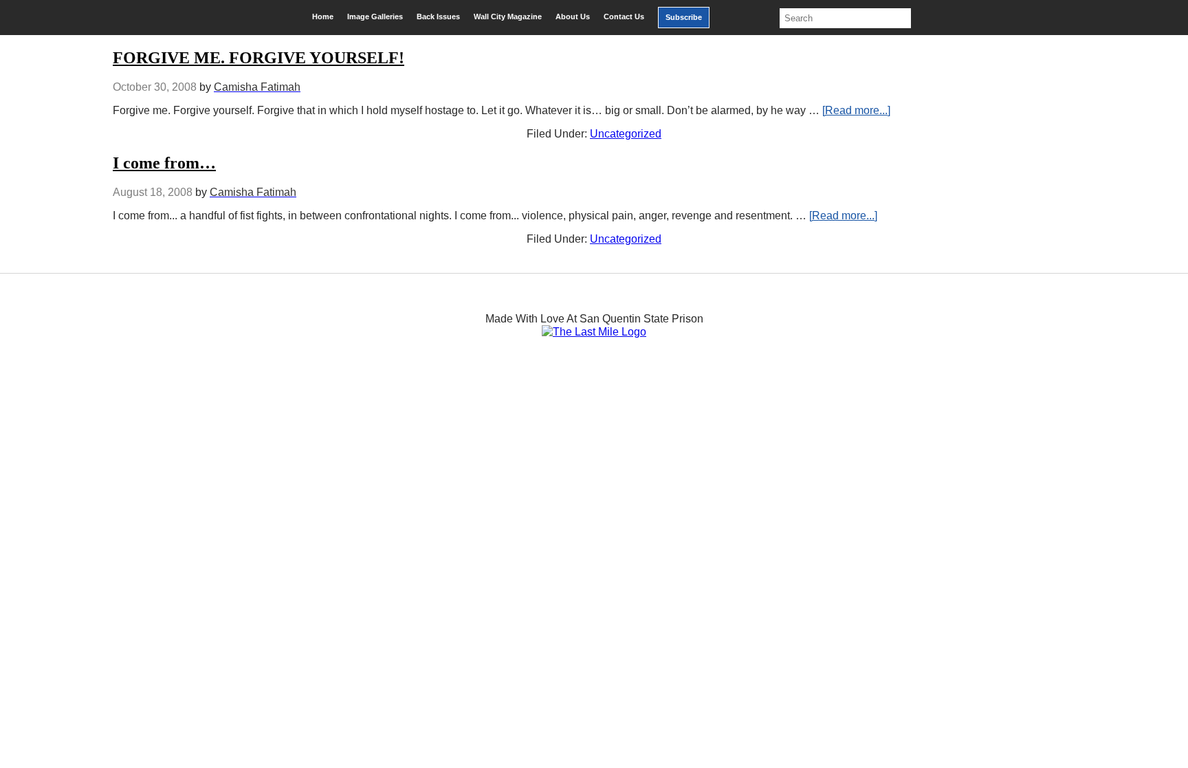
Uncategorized (625, 134)
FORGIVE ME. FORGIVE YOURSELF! (258, 58)
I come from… (164, 163)
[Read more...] (856, 110)
